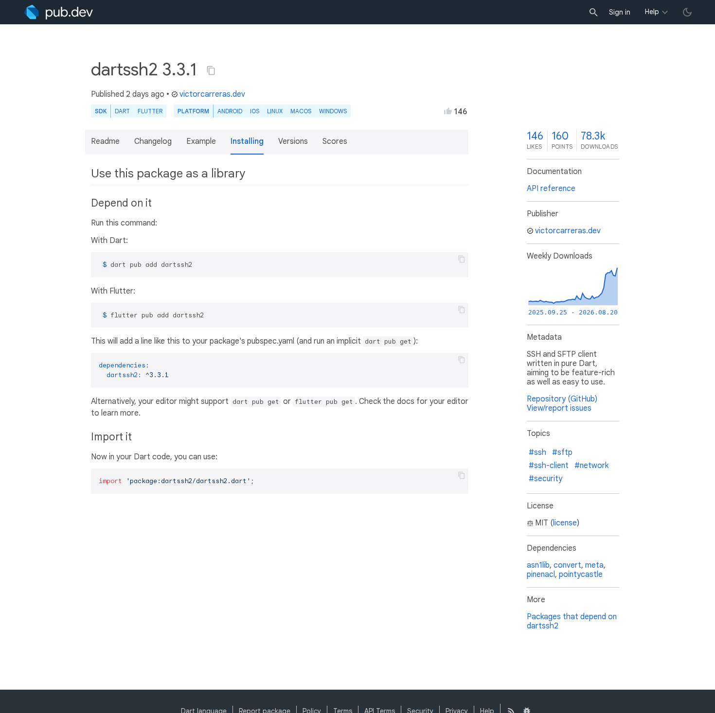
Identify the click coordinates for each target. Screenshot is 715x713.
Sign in (619, 12)
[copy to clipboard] (461, 259)
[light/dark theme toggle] (687, 12)
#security (545, 479)
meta (594, 565)
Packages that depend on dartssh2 (572, 621)
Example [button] (201, 141)
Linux (275, 111)
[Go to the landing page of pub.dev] (58, 12)
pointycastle (581, 574)
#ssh (537, 452)
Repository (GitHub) (562, 399)
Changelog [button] (153, 141)
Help (652, 11)
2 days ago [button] (145, 94)
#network (591, 465)
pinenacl (541, 574)
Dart (122, 111)
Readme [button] (105, 141)
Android (229, 111)
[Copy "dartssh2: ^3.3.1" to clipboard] (211, 70)
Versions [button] (293, 141)
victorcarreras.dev (212, 94)
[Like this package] (448, 111)
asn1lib (538, 565)
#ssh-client (549, 465)
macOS (300, 111)
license (565, 523)
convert (567, 565)
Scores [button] (334, 141)
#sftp (562, 452)
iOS (254, 111)
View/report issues (559, 408)
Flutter (150, 111)
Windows (333, 111)
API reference (551, 188)
